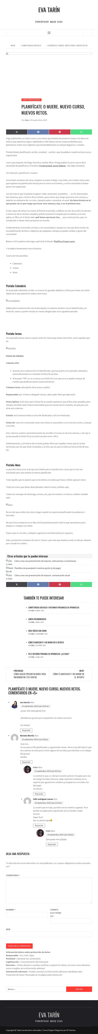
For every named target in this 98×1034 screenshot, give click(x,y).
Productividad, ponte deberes (52, 165)
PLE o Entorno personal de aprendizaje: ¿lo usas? (48, 654)
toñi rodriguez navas (43, 799)
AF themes (71, 1030)
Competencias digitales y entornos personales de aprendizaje (53, 607)
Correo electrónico (55, 913)
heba (27, 120)
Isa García (25, 702)
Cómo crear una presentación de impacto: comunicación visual (42, 575)
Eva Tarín (49, 9)
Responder (26, 730)
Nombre (11, 909)
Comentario (13, 875)
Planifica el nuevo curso (64, 241)
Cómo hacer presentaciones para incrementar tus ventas (30, 674)
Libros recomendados (37, 619)
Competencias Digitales (31, 100)
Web (8, 929)
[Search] (87, 32)
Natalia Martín (27, 735)
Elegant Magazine (55, 1030)
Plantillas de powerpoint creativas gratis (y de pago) (37, 568)
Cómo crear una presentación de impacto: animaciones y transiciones (45, 561)
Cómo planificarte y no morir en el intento (46, 642)
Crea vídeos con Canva (37, 630)
